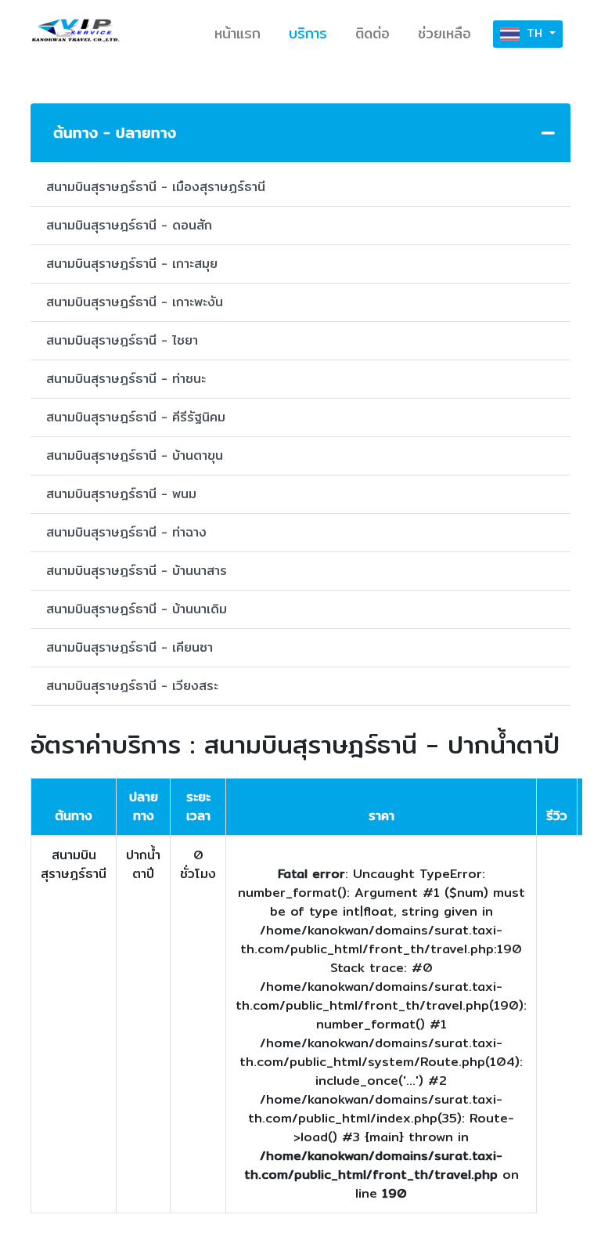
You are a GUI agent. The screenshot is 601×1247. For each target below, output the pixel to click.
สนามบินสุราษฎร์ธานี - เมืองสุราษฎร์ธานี (155, 187)
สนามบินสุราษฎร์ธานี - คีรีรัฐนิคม (135, 417)
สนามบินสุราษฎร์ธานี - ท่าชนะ (126, 379)
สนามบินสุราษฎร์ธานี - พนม (121, 494)
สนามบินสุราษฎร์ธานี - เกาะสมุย (132, 263)
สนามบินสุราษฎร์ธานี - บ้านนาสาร (136, 570)
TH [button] (534, 33)
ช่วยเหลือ (444, 33)
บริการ (308, 33)
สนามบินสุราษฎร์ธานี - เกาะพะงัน (134, 302)
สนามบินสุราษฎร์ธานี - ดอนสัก (129, 225)
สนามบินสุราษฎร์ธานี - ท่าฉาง (126, 532)
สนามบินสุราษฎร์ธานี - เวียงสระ (132, 686)
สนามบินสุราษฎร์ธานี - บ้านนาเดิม (136, 609)
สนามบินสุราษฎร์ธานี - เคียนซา (129, 647)
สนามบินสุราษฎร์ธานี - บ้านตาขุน (134, 455)
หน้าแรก (237, 33)
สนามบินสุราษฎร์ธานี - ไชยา (122, 340)
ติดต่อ (372, 33)
